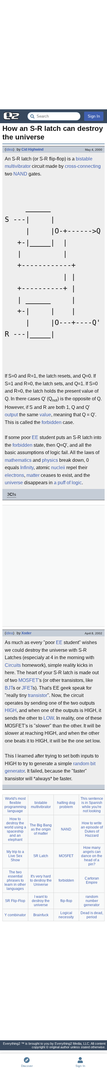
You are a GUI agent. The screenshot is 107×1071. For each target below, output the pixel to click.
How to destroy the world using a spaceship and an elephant (15, 829)
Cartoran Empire (92, 880)
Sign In (94, 116)
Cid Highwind (32, 149)
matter (33, 475)
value (45, 414)
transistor (37, 695)
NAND (20, 173)
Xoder (26, 633)
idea (9, 149)
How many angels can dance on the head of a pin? (91, 856)
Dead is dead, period (92, 915)
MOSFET (28, 680)
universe (14, 482)
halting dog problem (66, 805)
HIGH (11, 710)
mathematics (18, 460)
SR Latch (40, 856)
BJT (9, 687)
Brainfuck (40, 915)
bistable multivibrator (41, 805)
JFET (27, 687)
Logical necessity (66, 915)
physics (50, 460)
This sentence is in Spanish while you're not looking (92, 805)
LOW (48, 718)
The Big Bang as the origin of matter (41, 829)
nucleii (58, 467)
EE (35, 437)
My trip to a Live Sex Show (15, 856)
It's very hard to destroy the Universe (41, 880)
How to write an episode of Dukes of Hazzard (92, 829)
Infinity (27, 467)
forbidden (52, 422)
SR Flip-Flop (15, 901)
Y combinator (15, 915)
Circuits (13, 665)
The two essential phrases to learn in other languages (15, 880)
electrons (14, 475)
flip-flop (66, 901)
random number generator (92, 901)
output (11, 414)
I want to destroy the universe (41, 901)
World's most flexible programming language (15, 805)
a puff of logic (68, 482)
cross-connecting (83, 166)
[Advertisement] (53, 54)
